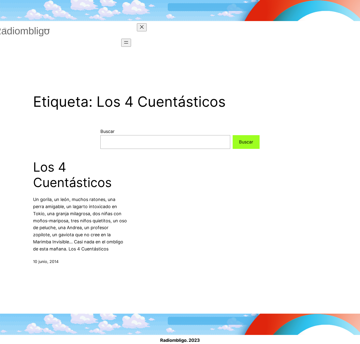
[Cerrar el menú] (142, 27)
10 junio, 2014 (46, 261)
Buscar (107, 131)
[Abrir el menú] (126, 43)
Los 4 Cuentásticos (72, 175)
